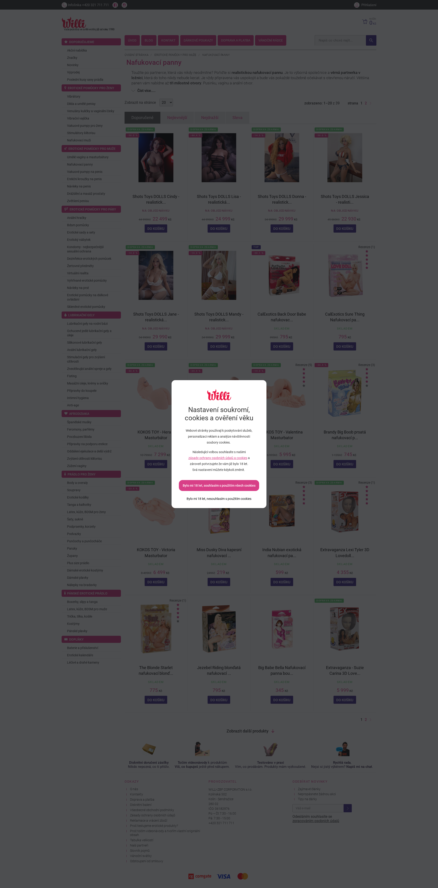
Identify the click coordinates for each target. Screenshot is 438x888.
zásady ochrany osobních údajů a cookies (217, 458)
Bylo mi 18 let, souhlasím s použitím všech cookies (219, 485)
